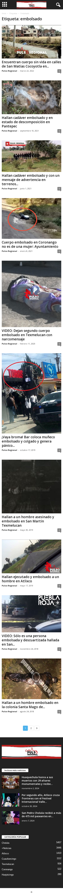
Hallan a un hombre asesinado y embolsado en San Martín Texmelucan (28, 521)
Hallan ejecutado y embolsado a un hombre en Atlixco (30, 579)
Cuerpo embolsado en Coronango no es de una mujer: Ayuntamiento (30, 244)
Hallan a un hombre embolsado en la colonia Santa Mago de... (30, 704)
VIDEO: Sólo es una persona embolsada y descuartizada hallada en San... (30, 640)
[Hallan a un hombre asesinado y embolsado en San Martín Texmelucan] (31, 486)
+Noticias (6, 848)
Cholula (5, 843)
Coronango (7, 869)
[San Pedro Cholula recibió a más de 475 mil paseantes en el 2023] (10, 817)
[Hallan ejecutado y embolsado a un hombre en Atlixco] (31, 556)
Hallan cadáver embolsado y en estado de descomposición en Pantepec (27, 121)
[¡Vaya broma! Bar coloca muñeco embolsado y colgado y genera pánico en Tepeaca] (31, 393)
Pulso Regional (9, 70)
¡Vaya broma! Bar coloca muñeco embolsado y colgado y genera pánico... (28, 441)
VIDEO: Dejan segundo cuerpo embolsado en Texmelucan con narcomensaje (27, 334)
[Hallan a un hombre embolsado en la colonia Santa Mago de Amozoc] (31, 678)
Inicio (4, 13)
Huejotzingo (8, 874)
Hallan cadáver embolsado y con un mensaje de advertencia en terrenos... (30, 179)
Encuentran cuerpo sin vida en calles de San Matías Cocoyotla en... (31, 64)
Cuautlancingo (9, 858)
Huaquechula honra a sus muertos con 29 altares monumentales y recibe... (37, 780)
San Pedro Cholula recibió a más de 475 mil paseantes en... (41, 814)
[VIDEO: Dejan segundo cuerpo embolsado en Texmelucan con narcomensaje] (31, 294)
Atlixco (5, 853)
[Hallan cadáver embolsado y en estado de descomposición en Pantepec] (31, 97)
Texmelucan (8, 864)
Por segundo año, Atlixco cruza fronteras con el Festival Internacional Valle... (41, 798)
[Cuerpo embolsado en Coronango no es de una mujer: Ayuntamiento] (31, 218)
